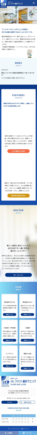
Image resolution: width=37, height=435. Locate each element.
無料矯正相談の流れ (18, 195)
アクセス (9, 402)
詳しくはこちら (18, 275)
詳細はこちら (9, 314)
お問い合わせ (27, 402)
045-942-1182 (19, 384)
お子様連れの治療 (18, 151)
